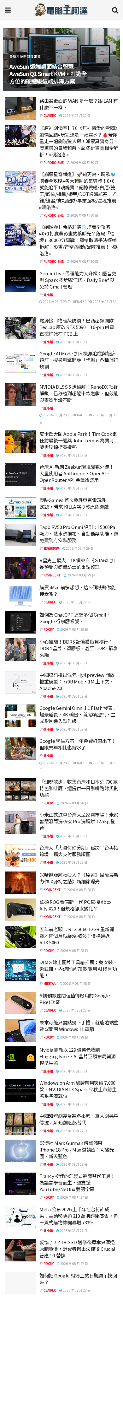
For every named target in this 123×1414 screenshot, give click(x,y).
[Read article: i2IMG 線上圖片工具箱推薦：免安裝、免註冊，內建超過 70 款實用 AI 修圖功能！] (20, 970)
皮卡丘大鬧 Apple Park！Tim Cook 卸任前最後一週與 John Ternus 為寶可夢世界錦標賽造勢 (78, 440)
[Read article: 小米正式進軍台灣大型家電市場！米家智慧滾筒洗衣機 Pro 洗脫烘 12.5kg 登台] (20, 822)
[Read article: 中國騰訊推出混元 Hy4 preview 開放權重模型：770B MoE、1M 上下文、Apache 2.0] (20, 683)
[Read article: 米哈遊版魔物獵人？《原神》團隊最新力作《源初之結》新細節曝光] (20, 883)
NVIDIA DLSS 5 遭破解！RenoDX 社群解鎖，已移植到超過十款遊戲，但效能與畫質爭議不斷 (78, 393)
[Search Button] (115, 9)
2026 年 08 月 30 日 (76, 115)
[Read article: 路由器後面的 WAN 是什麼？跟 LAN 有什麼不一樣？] (20, 108)
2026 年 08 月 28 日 (74, 803)
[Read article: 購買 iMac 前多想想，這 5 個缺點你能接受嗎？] (20, 595)
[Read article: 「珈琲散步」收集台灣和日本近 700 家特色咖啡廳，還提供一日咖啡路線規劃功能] (20, 789)
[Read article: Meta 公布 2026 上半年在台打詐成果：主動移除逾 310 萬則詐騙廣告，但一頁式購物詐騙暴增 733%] (20, 1217)
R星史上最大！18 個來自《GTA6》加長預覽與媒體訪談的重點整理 (77, 563)
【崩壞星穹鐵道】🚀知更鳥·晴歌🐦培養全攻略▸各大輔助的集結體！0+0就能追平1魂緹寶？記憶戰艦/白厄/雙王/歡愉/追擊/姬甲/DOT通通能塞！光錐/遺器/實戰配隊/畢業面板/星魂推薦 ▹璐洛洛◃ (78, 190)
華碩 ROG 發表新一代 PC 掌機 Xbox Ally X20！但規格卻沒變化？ (75, 905)
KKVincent (52, 575)
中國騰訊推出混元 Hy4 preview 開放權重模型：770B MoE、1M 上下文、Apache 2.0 (76, 681)
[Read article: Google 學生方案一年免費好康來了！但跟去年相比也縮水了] (20, 748)
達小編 (48, 294)
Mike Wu (50, 983)
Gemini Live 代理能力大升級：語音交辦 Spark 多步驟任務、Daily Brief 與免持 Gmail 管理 (77, 280)
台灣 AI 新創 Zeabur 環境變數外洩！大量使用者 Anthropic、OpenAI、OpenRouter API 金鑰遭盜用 (76, 473)
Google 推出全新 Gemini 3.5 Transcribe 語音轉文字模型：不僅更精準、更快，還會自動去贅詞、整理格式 (78, 1339)
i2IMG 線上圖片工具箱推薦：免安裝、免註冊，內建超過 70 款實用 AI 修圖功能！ (78, 969)
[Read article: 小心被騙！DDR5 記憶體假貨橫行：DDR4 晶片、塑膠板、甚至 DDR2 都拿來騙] (20, 649)
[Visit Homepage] (61, 9)
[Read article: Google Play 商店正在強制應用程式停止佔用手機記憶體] (20, 1310)
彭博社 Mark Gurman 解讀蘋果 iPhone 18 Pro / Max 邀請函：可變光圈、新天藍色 (76, 1149)
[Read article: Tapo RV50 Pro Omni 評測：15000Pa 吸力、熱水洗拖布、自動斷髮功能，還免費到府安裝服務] (20, 535)
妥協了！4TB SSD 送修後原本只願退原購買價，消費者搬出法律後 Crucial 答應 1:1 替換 (77, 1249)
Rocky (49, 629)
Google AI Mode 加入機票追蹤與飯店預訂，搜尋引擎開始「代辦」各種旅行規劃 (78, 360)
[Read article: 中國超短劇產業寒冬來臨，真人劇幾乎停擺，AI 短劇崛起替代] (20, 1124)
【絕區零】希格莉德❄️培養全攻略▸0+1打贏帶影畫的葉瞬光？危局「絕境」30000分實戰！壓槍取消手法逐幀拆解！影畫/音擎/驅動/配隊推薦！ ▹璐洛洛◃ (78, 240)
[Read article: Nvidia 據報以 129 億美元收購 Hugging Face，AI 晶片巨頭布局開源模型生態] (20, 1057)
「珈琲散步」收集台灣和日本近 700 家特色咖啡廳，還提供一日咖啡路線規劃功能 (78, 788)
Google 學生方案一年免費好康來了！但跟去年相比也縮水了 (77, 744)
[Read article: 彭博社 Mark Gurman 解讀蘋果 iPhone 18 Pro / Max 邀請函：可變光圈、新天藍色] (20, 1151)
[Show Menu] (8, 9)
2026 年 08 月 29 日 (73, 341)
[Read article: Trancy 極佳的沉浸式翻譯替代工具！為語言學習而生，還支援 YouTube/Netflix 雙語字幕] (20, 1184)
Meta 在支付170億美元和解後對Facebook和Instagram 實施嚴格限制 (77, 1372)
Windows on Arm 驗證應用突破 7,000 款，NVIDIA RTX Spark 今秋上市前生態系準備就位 (78, 1089)
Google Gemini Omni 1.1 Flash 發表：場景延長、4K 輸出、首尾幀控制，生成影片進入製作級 (78, 714)
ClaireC (50, 115)
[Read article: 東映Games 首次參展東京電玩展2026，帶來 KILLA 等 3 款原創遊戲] (20, 508)
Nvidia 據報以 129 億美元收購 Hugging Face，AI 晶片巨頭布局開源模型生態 (77, 1056)
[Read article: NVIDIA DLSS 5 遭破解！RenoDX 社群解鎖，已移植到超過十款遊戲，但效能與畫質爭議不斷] (20, 394)
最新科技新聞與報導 (25, 56)
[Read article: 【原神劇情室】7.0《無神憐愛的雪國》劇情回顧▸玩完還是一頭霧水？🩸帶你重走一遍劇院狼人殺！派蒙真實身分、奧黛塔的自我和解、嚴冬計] (20, 136)
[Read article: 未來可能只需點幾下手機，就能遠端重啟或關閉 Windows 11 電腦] (20, 1030)
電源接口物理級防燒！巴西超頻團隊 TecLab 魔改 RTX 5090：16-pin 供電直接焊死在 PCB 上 (76, 327)
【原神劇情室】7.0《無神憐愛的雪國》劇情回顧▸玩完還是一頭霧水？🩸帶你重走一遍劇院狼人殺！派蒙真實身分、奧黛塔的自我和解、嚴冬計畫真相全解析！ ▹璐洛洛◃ (78, 141)
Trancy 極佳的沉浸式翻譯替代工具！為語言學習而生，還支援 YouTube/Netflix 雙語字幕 (77, 1182)
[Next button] (108, 59)
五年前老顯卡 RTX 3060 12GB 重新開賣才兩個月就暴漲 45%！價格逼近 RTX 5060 (76, 936)
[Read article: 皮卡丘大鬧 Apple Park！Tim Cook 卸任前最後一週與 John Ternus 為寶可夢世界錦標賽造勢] (20, 441)
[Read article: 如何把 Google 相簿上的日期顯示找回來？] (20, 1283)
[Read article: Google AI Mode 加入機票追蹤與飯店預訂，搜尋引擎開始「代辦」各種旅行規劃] (20, 361)
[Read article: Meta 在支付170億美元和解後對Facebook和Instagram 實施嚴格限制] (20, 1377)
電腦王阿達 (51, 548)
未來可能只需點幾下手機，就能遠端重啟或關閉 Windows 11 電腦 (78, 1025)
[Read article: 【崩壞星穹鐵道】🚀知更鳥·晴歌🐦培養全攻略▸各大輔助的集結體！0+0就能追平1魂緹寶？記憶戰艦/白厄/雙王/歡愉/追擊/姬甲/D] (20, 182)
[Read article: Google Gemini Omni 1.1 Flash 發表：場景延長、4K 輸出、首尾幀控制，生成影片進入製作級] (20, 715)
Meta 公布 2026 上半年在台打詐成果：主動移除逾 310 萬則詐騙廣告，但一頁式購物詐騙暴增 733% (78, 1216)
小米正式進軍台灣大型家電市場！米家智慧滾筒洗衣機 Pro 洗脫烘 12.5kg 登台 (78, 821)
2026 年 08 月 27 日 (73, 1130)
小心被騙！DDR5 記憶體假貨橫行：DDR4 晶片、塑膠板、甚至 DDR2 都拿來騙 (78, 648)
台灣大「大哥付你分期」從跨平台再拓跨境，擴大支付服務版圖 (78, 850)
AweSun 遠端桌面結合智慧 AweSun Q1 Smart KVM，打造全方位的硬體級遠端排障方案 (48, 73)
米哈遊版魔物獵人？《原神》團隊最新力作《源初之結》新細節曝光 (78, 878)
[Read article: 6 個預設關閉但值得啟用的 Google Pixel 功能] (20, 1003)
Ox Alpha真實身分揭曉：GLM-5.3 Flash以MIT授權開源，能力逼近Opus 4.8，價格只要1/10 (78, 1403)
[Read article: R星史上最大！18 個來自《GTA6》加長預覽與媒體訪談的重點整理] (20, 568)
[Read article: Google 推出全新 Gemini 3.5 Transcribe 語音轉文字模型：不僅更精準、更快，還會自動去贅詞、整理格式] (20, 1337)
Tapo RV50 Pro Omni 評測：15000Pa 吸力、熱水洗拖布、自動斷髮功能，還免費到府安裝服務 (78, 533)
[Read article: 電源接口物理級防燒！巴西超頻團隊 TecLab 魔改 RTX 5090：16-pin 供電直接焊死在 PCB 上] (20, 328)
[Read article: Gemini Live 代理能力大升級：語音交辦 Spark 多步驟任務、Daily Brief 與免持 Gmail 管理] (20, 281)
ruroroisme (54, 162)
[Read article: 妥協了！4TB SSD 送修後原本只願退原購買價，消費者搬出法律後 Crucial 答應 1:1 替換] (20, 1250)
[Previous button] (14, 59)
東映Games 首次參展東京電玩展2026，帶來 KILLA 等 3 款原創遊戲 (74, 503)
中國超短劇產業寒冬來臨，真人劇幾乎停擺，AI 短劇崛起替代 (78, 1119)
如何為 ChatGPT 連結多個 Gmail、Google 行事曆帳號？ (75, 617)
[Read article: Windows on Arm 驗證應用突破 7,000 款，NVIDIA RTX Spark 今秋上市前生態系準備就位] (20, 1090)
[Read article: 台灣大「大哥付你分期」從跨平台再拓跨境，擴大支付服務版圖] (20, 855)
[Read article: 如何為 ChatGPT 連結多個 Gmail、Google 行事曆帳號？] (20, 622)
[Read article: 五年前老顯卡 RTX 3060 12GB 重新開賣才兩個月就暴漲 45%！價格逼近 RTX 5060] (20, 937)
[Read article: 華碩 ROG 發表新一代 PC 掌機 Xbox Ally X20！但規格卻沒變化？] (20, 910)
